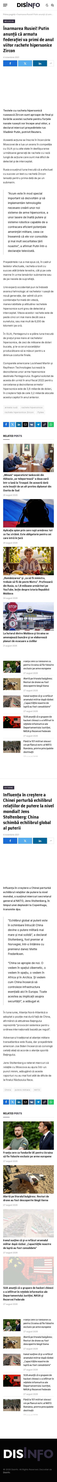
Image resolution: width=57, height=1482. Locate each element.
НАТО (37, 1089)
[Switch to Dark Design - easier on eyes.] (47, 5)
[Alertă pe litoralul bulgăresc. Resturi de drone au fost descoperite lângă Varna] (12, 684)
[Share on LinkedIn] (40, 63)
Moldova (9, 21)
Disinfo (6, 1472)
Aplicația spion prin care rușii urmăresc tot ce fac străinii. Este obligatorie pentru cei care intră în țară (28, 534)
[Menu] (5, 5)
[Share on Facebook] (10, 63)
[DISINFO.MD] (28, 5)
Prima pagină (9, 14)
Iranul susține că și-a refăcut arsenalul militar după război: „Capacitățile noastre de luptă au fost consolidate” (38, 701)
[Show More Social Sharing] (51, 63)
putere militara (22, 1089)
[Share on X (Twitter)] (25, 63)
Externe (8, 788)
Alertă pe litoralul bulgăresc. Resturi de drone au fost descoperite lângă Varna (38, 682)
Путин (41, 412)
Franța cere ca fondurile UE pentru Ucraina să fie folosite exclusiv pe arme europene (38, 664)
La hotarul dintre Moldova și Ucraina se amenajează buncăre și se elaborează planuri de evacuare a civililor (26, 637)
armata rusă (11, 407)
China (8, 1089)
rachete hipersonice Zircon (19, 412)
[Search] (52, 5)
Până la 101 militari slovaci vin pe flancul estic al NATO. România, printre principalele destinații (38, 746)
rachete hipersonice (31, 407)
